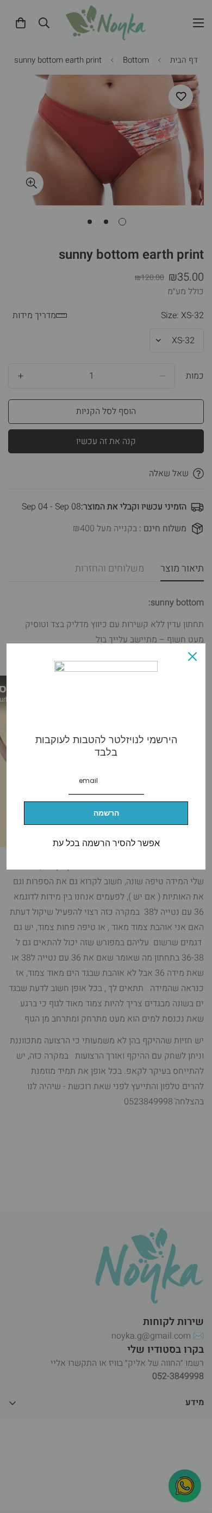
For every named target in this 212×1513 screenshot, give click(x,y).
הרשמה (106, 812)
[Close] (192, 656)
